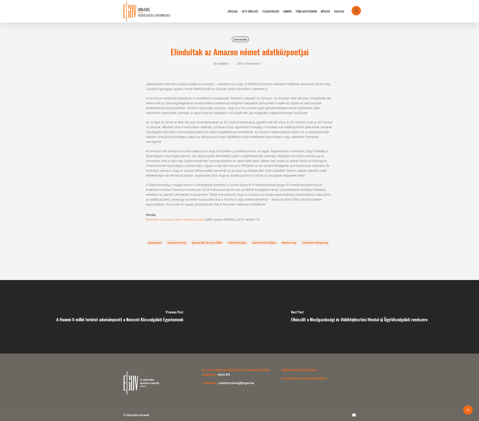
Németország (289, 242)
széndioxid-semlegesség (315, 242)
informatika (240, 39)
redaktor (223, 63)
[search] (354, 9)
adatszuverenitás (176, 242)
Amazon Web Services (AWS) (207, 242)
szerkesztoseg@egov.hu (236, 383)
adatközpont (155, 242)
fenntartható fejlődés (264, 242)
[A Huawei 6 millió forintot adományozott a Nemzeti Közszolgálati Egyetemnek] (120, 317)
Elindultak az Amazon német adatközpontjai (174, 219)
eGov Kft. (224, 374)
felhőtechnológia (237, 242)
